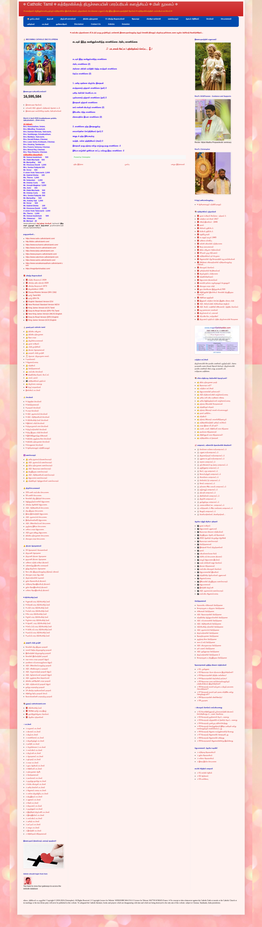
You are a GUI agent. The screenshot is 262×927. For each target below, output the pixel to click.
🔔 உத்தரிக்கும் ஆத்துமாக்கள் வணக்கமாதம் (42, 481)
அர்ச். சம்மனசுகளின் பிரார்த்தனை (209, 621)
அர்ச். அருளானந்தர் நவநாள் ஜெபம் (38, 672)
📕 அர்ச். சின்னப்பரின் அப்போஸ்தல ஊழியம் (213, 304)
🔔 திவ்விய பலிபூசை (33, 331)
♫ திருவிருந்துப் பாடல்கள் (35, 741)
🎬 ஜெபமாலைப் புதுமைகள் (207, 529)
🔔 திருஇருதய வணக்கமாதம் (37, 472)
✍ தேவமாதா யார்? (204, 385)
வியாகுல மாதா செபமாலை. (35, 539)
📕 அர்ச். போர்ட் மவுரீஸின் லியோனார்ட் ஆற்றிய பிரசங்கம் (217, 307)
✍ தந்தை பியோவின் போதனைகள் (210, 404)
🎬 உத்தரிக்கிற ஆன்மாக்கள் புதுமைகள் (211, 575)
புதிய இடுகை (78, 164)
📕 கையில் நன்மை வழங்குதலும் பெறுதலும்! (213, 283)
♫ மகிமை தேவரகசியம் (205, 758)
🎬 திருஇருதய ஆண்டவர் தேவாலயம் (210, 535)
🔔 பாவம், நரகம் (32, 378)
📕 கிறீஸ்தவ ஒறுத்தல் (205, 298)
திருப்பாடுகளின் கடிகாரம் (35, 578)
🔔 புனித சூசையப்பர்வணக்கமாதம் (39, 459)
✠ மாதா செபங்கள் (32, 411)
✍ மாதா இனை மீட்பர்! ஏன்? (207, 426)
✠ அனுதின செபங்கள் (34, 401)
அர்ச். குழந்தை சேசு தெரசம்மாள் (38, 678)
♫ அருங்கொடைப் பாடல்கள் (36, 747)
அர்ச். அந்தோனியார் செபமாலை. (37, 508)
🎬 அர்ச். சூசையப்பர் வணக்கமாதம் (210, 591)
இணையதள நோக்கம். (34, 105)
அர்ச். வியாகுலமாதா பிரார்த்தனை (209, 645)
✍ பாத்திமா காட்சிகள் (205, 388)
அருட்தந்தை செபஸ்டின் (44, 223)
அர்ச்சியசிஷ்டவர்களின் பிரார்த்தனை (210, 627)
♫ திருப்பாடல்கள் (32, 735)
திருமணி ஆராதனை (33, 553)
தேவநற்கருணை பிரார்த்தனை (208, 636)
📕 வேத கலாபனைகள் (205, 247)
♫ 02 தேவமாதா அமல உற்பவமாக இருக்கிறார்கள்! (215, 672)
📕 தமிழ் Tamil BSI (33, 295)
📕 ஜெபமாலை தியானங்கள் (207, 280)
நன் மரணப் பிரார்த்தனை (206, 648)
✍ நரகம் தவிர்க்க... (204, 413)
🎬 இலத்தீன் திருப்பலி (205, 588)
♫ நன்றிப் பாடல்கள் (33, 744)
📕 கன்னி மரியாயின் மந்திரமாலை (209, 244)
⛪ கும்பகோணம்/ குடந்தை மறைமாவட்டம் (212, 465)
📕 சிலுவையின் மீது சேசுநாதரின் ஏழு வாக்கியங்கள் (216, 259)
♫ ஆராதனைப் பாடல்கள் (34, 756)
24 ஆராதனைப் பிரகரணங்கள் (37, 550)
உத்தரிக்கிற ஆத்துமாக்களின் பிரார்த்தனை (212, 617)
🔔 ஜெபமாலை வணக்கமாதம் (36, 478)
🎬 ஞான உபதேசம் (203, 526)
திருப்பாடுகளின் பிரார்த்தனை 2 (208, 655)
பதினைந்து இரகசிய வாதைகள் (37, 566)
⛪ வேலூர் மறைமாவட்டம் (206, 511)
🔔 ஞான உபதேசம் (32, 344)
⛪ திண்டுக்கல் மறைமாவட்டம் (208, 496)
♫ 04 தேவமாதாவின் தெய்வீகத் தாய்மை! (212, 678)
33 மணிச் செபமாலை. (34, 495)
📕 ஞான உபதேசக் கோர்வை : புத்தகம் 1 (211, 216)
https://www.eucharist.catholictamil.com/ (42, 245)
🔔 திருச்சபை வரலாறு (34, 384)
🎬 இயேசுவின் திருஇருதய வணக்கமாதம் (212, 581)
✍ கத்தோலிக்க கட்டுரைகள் (207, 438)
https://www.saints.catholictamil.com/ (40, 260)
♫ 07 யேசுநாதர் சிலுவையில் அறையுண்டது (212, 735)
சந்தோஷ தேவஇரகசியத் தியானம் (38, 584)
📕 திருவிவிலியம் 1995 (34, 289)
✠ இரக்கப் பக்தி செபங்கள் (35, 423)
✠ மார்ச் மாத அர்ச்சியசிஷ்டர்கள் (37, 608)
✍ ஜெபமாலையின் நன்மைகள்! (208, 392)
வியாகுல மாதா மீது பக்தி (35, 575)
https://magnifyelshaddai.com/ (38, 269)
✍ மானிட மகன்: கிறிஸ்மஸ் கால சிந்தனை (212, 429)
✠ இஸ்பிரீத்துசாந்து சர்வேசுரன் (37, 436)
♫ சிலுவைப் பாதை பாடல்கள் (36, 790)
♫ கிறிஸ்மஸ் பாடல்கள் (34, 769)
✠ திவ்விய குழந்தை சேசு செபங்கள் (38, 439)
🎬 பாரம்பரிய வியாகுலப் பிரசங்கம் (209, 569)
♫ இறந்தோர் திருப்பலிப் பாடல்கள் (38, 812)
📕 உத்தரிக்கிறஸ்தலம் (205, 277)
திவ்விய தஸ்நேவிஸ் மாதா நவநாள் (38, 681)
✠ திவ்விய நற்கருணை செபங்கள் (38, 442)
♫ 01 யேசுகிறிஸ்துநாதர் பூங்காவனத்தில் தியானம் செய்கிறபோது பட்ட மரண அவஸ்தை (215, 713)
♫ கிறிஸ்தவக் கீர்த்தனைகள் (36, 834)
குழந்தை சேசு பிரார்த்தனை (207, 639)
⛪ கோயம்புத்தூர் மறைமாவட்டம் (209, 474)
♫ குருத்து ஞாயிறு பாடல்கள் (36, 781)
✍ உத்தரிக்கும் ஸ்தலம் (205, 407)
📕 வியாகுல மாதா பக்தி (206, 286)
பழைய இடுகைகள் (178, 164)
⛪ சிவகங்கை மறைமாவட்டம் (208, 477)
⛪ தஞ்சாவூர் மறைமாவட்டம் (207, 490)
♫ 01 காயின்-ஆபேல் (204, 773)
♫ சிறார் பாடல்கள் (32, 803)
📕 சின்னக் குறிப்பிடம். (205, 228)
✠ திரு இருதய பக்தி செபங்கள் (37, 432)
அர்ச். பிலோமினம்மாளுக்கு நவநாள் (38, 665)
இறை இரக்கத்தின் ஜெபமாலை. (37, 514)
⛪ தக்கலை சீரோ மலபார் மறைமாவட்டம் (211, 487)
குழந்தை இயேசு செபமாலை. (36, 526)
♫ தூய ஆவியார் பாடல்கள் (35, 766)
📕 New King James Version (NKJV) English (44, 314)
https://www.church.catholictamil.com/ (41, 248)
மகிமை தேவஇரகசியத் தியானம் (37, 590)
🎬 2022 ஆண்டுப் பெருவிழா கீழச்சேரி (211, 538)
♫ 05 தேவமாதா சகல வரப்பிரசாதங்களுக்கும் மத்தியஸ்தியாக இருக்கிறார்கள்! (213, 682)
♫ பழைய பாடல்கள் (32, 828)
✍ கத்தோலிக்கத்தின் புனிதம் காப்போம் (211, 423)
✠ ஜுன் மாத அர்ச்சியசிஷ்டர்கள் (37, 617)
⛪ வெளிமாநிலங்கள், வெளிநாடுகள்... (211, 514)
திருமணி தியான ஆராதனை (36, 556)
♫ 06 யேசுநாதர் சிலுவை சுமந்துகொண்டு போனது (215, 732)
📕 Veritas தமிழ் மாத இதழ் (36, 711)
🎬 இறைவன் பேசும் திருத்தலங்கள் (210, 547)
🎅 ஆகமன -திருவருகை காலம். (37, 356)
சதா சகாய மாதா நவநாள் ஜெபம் (37, 659)
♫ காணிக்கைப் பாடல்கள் (35, 738)
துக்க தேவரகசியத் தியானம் (36, 581)
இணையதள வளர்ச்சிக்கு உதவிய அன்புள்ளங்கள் (43, 111)
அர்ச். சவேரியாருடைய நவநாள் (37, 669)
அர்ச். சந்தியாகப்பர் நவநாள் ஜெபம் (38, 684)
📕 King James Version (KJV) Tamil (40, 308)
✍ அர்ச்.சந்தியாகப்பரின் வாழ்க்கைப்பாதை (212, 395)
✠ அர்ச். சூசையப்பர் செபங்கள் (37, 414)
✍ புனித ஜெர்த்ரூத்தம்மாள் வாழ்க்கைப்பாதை (213, 401)
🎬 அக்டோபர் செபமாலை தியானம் (209, 557)
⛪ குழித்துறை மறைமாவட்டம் (208, 468)
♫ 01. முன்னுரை (203, 669)
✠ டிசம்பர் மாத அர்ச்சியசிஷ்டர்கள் (38, 636)
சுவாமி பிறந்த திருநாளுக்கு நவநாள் (39, 650)
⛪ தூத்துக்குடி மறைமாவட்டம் (208, 502)
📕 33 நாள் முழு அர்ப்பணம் (207, 253)
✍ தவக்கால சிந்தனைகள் (207, 432)
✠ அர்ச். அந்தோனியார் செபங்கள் (38, 417)
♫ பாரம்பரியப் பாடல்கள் (34, 750)
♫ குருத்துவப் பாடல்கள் (34, 809)
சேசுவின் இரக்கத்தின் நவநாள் (37, 656)
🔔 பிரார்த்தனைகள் (33, 368)
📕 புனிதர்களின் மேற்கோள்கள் (208, 271)
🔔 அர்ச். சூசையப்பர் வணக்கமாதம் (39, 462)
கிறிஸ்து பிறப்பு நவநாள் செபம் (36, 693)
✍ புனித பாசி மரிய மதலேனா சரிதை (210, 398)
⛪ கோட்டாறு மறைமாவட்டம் (207, 471)
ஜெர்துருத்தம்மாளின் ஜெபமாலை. (38, 502)
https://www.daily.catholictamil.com (40, 251)
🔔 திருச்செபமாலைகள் (34, 341)
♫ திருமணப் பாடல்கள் (34, 806)
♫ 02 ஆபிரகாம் (202, 776)
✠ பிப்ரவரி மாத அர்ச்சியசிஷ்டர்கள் (38, 605)
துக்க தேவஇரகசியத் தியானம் (37, 587)
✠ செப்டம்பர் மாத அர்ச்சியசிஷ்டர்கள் (39, 626)
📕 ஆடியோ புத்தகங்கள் (34, 717)
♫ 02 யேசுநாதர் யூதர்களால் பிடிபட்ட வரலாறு (213, 717)
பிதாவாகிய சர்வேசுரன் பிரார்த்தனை (210, 605)
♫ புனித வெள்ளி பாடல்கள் (35, 787)
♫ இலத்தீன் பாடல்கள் (33, 831)
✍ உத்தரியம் (202, 416)
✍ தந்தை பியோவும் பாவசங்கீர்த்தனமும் (212, 419)
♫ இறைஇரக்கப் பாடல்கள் (35, 815)
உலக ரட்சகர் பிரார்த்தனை (206, 642)
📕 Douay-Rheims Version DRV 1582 (41, 292)
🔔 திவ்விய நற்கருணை (34, 334)
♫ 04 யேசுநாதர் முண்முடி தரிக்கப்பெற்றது (212, 723)
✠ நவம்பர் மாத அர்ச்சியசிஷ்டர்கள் (38, 633)
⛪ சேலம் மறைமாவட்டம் (206, 483)
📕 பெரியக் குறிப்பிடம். (205, 231)
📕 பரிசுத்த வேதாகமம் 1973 (36, 286)
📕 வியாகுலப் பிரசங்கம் (205, 267)
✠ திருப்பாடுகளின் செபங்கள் (36, 429)
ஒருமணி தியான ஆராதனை (36, 559)
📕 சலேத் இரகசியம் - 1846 (207, 222)
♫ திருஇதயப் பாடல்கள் (34, 797)
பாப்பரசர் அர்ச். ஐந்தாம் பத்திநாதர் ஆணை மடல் (43, 108)
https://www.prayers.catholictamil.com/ (41, 254)
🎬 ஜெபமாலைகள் (203, 585)
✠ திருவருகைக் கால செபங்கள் (37, 426)
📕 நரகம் (200, 225)
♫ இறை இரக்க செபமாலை (206, 761)
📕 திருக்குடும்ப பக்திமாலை (207, 274)
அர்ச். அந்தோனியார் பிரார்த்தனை (209, 624)
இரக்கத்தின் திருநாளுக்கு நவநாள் (38, 653)
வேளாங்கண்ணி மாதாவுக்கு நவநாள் (39, 696)
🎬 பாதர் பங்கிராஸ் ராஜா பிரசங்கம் (209, 563)
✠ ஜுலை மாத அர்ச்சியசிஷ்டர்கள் (37, 620)
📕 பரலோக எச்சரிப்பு (204, 241)
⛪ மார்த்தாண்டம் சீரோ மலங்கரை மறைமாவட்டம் (215, 508)
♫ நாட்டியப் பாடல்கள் (33, 824)
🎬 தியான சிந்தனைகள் (206, 566)
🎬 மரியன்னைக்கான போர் (207, 554)
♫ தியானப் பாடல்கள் (33, 732)
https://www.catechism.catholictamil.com (42, 257)
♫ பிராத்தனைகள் (32, 775)
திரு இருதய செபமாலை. (34, 511)
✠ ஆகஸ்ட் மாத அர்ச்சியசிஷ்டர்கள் (38, 623)
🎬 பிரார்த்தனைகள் (204, 544)
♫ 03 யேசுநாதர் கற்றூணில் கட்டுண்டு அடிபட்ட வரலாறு (217, 720)
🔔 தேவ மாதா (31, 337)
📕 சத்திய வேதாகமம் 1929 (36, 280)
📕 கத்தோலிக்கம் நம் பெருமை (208, 256)
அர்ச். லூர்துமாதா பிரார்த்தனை (208, 652)
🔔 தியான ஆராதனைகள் (35, 350)
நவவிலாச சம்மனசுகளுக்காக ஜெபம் (39, 662)
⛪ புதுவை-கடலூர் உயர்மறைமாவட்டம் (211, 459)
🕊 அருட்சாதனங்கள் (33, 387)
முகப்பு (127, 164)
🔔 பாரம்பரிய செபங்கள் (34, 372)
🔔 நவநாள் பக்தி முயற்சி (35, 353)
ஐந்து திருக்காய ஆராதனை (36, 569)
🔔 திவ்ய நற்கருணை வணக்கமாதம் (39, 465)
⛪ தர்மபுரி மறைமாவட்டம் (206, 493)
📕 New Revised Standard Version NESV (43, 305)
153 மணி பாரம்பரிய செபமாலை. (37, 492)
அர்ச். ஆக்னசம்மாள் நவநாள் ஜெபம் (39, 675)
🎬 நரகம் (200, 550)
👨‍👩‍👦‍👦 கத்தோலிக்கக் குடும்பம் (36, 381)
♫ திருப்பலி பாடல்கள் (33, 753)
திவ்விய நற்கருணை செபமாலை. (37, 536)
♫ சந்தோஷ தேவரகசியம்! (206, 752)
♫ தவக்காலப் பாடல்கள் (34, 778)
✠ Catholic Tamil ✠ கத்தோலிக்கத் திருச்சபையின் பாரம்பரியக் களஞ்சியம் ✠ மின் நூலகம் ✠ (100, 4)
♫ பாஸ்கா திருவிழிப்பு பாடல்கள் (37, 794)
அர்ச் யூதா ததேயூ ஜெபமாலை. (36, 533)
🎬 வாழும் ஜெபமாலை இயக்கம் (208, 560)
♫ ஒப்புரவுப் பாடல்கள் (33, 759)
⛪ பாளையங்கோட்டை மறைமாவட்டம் (210, 505)
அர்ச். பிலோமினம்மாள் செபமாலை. (38, 523)
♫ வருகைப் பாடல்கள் (33, 728)
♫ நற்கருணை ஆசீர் (33, 772)
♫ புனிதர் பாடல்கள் (32, 821)
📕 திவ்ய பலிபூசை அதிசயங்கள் (209, 250)
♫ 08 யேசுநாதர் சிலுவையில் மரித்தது (210, 738)
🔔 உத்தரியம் (30, 365)
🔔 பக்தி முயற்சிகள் (33, 347)
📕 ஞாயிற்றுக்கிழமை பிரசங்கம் (37, 714)
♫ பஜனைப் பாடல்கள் (33, 800)
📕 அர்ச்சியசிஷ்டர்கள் (34, 708)
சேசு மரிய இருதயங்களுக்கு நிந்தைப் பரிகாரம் (42, 572)
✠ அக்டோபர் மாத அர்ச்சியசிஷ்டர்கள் (39, 629)
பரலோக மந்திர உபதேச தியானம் (37, 562)
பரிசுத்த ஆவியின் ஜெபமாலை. (36, 505)
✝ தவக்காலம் (30, 359)
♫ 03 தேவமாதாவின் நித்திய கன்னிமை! (211, 675)
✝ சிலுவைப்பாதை (32, 362)
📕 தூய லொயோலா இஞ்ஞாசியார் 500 (211, 289)
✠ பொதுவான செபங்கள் (34, 445)
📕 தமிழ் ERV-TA (32, 298)
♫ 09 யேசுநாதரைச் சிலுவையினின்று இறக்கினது (215, 741)
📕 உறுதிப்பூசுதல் (203, 234)
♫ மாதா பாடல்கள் (32, 763)
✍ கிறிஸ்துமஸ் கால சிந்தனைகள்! (210, 435)
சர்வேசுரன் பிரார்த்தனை (205, 611)
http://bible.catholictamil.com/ (37, 241)
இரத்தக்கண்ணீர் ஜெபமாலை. (36, 520)
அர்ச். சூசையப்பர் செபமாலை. (36, 517)
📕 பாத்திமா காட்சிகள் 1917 (207, 219)
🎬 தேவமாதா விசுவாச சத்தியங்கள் (210, 532)
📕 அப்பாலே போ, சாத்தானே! (207, 316)
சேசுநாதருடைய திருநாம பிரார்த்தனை (211, 608)
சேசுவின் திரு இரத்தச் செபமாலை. (38, 498)
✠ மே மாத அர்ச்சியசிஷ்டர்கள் (36, 614)
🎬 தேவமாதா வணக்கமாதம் (207, 541)
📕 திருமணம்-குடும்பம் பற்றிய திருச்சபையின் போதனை (217, 319)
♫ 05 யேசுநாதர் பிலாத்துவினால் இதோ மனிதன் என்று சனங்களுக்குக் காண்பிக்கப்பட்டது (216, 727)
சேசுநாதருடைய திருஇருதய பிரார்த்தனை (212, 658)
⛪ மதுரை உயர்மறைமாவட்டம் (207, 452)
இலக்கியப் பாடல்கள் (33, 390)
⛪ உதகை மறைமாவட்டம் (206, 462)
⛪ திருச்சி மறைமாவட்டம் (206, 499)
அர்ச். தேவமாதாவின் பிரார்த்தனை (209, 614)
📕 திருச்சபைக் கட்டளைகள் (207, 313)
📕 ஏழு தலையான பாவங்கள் (207, 310)
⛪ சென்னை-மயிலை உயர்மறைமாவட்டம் (212, 449)
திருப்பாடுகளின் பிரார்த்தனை (207, 633)
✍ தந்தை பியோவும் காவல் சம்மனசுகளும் (212, 410)
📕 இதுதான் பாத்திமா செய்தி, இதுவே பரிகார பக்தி (215, 301)
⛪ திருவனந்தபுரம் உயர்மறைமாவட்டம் (211, 456)
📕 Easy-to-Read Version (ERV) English (42, 317)
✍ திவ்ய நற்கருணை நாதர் (207, 382)
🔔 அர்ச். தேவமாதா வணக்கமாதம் (38, 469)
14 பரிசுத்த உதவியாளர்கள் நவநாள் (38, 690)
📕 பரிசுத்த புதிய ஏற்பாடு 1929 (37, 283)
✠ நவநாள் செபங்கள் (33, 408)
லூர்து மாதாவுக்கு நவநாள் (35, 687)
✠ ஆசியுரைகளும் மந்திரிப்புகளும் (38, 448)
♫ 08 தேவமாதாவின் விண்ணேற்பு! (209, 697)
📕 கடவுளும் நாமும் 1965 (206, 237)
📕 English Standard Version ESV (39, 301)
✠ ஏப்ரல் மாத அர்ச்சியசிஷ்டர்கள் (37, 611)
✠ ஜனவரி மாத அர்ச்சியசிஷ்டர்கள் (38, 602)
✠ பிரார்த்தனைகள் (32, 405)
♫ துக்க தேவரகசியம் (204, 755)
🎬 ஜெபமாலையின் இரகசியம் (208, 572)
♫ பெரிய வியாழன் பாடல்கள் (36, 784)
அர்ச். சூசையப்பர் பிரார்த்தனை (208, 630)
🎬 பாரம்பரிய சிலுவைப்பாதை (207, 594)
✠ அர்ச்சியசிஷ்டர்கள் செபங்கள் (37, 420)
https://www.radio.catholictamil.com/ (40, 238)
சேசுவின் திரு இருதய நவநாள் (37, 647)
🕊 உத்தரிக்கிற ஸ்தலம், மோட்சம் (37, 375)
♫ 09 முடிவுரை (202, 700)
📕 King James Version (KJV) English (41, 320)
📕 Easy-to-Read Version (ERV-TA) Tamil (42, 311)
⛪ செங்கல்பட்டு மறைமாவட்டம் (208, 480)
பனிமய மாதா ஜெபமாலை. (35, 529)
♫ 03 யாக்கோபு (202, 779)
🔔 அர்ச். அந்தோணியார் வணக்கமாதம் (40, 475)
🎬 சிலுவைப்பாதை (204, 578)
